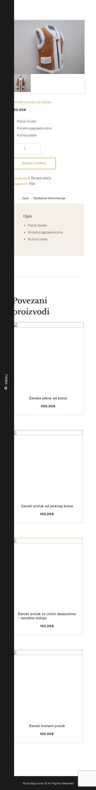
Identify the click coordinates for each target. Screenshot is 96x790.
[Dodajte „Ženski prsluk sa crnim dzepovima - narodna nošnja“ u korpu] (40, 582)
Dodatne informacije (49, 198)
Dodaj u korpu (34, 163)
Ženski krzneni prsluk (47, 726)
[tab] (25, 198)
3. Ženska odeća (39, 178)
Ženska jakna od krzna (48, 398)
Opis (25, 198)
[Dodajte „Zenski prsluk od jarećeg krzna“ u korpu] (40, 474)
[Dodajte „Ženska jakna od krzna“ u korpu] (41, 367)
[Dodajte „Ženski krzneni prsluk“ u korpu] (40, 694)
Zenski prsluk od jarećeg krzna (47, 506)
